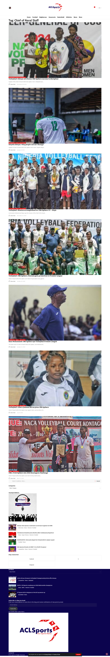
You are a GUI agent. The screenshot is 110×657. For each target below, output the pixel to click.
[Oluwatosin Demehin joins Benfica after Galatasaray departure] (12, 535)
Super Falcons (25, 535)
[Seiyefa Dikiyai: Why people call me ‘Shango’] (55, 116)
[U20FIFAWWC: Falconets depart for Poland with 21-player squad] (12, 542)
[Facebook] (12, 7)
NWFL (23, 587)
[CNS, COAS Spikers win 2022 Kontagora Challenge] (55, 444)
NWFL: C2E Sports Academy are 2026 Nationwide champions (34, 585)
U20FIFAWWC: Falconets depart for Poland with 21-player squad (35, 540)
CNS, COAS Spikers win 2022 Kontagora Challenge (28, 473)
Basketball (20, 594)
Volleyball (22, 77)
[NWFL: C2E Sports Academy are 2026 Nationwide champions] (12, 587)
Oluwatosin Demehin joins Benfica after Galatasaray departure (35, 532)
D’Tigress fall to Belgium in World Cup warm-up (31, 592)
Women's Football (32, 527)
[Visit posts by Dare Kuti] (9, 84)
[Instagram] (16, 7)
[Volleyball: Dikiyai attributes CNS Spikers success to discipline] (55, 50)
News (17, 77)
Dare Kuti (13, 84)
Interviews (12, 77)
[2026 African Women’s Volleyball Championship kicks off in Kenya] (12, 580)
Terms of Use (56, 654)
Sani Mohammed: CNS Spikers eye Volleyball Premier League (33, 342)
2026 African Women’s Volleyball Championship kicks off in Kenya (36, 578)
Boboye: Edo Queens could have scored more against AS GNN (34, 525)
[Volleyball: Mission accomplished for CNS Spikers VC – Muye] (55, 181)
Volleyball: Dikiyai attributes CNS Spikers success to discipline (33, 79)
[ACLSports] (55, 8)
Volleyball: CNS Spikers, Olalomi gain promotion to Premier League (35, 276)
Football (20, 542)
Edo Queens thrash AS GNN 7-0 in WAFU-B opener (31, 547)
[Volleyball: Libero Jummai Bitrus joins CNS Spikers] (55, 378)
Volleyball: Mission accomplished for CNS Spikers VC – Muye (32, 210)
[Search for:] (53, 481)
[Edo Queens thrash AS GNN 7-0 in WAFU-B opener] (12, 549)
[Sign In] (10, 8)
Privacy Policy (47, 654)
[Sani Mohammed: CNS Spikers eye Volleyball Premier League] (55, 313)
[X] (14, 7)
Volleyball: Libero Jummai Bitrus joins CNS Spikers (29, 407)
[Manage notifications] (107, 654)
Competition (21, 549)
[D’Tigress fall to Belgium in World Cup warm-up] (12, 594)
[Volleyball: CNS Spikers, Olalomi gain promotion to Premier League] (55, 247)
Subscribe (13, 608)
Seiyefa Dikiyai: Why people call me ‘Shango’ (26, 145)
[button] (78, 654)
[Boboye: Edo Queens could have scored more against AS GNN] (12, 527)
